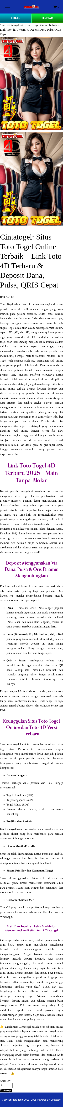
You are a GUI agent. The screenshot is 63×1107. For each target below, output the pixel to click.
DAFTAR (47, 18)
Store (3, 25)
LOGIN (16, 18)
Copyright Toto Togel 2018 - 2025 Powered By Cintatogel (31, 1099)
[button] (6, 1090)
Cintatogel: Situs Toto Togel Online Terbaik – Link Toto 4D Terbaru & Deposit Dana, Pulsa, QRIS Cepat (30, 29)
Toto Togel (6, 304)
